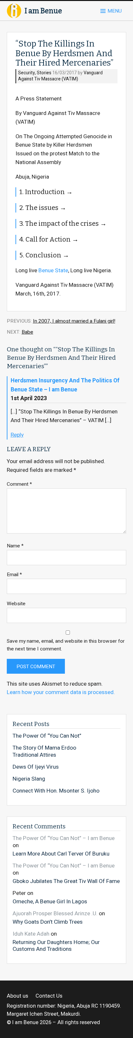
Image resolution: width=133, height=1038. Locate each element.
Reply (17, 435)
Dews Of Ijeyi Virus (36, 767)
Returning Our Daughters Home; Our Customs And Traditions (56, 945)
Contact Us (49, 996)
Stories (44, 73)
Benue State (53, 270)
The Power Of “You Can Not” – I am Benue (64, 838)
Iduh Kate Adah (31, 934)
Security (26, 73)
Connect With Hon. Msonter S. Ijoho (56, 790)
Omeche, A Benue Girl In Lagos (50, 901)
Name (15, 546)
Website (16, 603)
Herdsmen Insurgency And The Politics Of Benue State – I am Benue (65, 385)
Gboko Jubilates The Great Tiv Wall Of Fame (66, 881)
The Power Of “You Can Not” (47, 736)
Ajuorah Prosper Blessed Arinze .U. (55, 913)
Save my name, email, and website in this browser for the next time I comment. (66, 645)
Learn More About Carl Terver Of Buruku (61, 853)
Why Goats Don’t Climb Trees (48, 921)
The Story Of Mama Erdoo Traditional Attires (44, 751)
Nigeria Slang (29, 779)
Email (14, 574)
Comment (19, 484)
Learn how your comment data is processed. (61, 692)
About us (17, 996)
